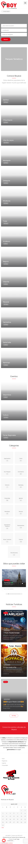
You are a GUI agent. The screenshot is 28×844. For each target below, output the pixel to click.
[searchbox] (9, 34)
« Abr (2, 827)
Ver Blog (14, 715)
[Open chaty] (4, 840)
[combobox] (14, 34)
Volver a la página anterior (6, 843)
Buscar (6, 39)
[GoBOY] (9, 5)
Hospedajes (5, 765)
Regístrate (4, 761)
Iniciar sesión (6, 11)
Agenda (4, 763)
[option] (14, 580)
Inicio (3, 758)
